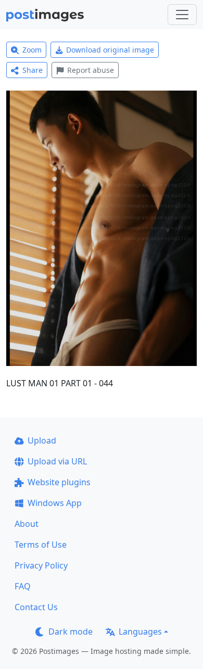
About (27, 523)
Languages (140, 631)
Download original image (110, 50)
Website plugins (59, 482)
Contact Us (36, 607)
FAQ (23, 586)
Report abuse (90, 70)
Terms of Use (41, 544)
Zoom (32, 50)
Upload (42, 440)
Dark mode (70, 631)
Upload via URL (57, 461)
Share (32, 70)
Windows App (55, 503)
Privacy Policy (41, 565)
